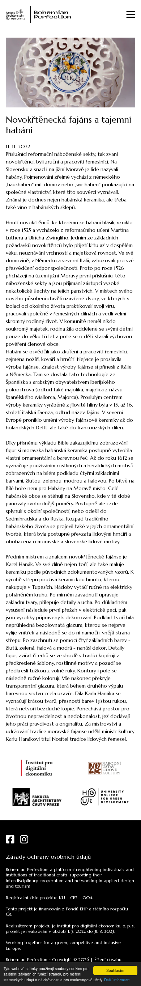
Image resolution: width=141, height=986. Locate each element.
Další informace (117, 979)
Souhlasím (115, 970)
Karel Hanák (19, 564)
